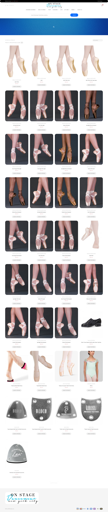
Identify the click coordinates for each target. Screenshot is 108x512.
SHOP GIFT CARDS (54, 267)
